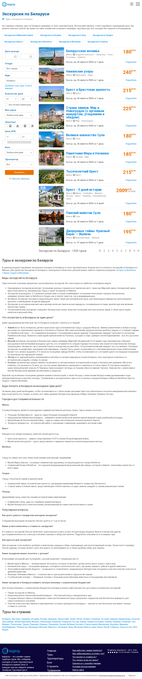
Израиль (43, 624)
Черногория (63, 619)
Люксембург (8, 621)
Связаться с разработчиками (86, 663)
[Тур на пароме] (15, 125)
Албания (71, 624)
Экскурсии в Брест (13, 41)
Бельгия (136, 619)
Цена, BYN (10, 131)
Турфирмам (53, 670)
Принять (132, 675)
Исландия (62, 627)
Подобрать (19, 172)
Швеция (114, 619)
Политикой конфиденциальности (112, 676)
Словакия (95, 619)
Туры (8, 19)
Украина (116, 621)
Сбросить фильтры (19, 179)
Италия (43, 619)
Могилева (24, 273)
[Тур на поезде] (23, 125)
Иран (70, 627)
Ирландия (33, 627)
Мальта (87, 627)
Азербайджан (8, 627)
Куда (7, 75)
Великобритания (23, 621)
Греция (90, 621)
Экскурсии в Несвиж (50, 35)
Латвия (86, 619)
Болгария (99, 621)
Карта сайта (78, 670)
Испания (35, 619)
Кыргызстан (126, 627)
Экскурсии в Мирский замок (18, 35)
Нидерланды (125, 619)
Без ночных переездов (20, 104)
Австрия (16, 619)
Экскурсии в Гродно (103, 35)
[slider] (5, 142)
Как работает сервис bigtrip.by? (87, 650)
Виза (7, 147)
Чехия (72, 619)
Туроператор (11, 159)
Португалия (15, 624)
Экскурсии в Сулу (77, 35)
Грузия (62, 624)
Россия (75, 621)
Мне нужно (10, 110)
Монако (35, 621)
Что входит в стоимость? (84, 657)
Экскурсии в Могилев (69, 41)
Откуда (8, 63)
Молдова (78, 627)
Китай (106, 627)
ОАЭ (135, 627)
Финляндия (45, 621)
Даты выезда (12, 51)
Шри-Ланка (97, 627)
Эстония (105, 619)
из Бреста (121, 270)
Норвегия (66, 621)
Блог (49, 662)
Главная (51, 650)
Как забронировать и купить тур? (88, 653)
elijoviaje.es (121, 650)
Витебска (131, 270)
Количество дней (14, 94)
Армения (123, 624)
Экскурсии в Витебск (41, 41)
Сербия (108, 621)
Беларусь (6, 619)
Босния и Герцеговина (86, 624)
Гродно (14, 273)
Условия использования (84, 666)
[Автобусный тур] (8, 125)
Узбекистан (22, 627)
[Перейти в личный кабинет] (131, 4)
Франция (52, 619)
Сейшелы (114, 627)
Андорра (114, 624)
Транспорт (10, 122)
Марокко (52, 627)
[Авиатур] (30, 125)
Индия (5, 629)
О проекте (52, 666)
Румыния (34, 624)
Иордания (53, 624)
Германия (25, 619)
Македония (103, 624)
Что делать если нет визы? (85, 660)
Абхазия (43, 627)
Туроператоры (55, 658)
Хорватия (56, 621)
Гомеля (5, 273)
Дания (83, 621)
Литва (79, 619)
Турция (25, 624)
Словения (126, 621)
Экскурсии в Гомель (98, 41)
